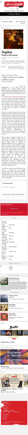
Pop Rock (11, 270)
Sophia (7, 52)
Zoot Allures (12, 306)
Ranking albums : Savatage (7, 342)
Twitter (4, 417)
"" (14, 286)
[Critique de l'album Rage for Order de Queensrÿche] (4, 320)
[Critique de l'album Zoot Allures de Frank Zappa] (4, 311)
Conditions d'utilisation (8, 410)
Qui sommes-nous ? (7, 404)
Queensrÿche (12, 314)
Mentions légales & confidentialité (11, 411)
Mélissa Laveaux (5, 366)
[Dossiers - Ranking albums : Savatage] (14, 340)
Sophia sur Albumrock (14, 263)
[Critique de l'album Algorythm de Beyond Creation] (4, 302)
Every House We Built (14, 280)
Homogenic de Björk (8, 21)
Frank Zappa (12, 304)
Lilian (3, 81)
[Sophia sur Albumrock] (0, 266)
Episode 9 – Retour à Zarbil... (8, 392)
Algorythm (11, 297)
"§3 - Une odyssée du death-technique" (16, 299)
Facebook (5, 416)
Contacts (5, 405)
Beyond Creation (13, 295)
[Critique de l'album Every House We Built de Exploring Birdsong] (4, 285)
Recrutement (6, 407)
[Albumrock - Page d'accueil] (14, 7)
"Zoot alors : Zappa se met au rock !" (16, 308)
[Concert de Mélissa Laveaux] (14, 364)
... (1, 343)
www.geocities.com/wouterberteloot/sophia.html (14, 96)
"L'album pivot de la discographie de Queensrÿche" (16, 318)
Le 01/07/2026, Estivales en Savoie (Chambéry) (12, 368)
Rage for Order (12, 315)
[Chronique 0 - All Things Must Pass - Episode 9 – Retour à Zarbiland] (14, 382)
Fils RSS (5, 419)
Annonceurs (5, 408)
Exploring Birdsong (14, 278)
